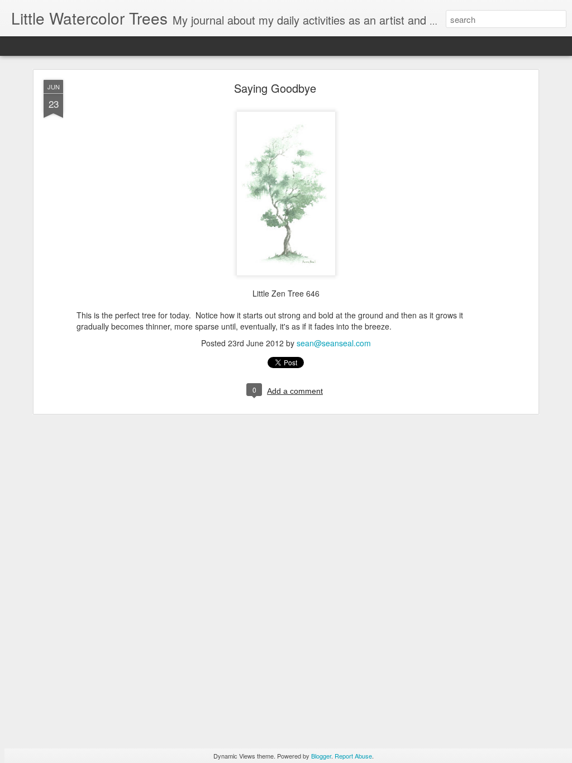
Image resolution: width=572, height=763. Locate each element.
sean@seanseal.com (334, 343)
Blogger (321, 755)
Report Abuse (353, 755)
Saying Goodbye (275, 88)
